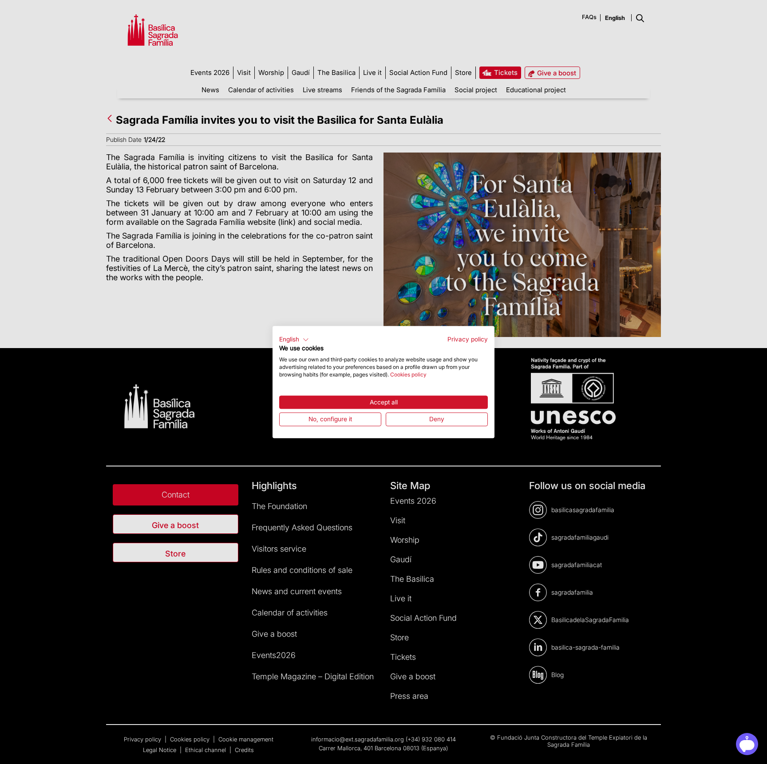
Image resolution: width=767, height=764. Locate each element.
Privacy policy (467, 339)
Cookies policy (408, 374)
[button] (294, 339)
